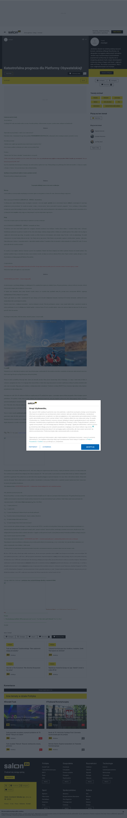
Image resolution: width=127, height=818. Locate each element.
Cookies (40, 441)
